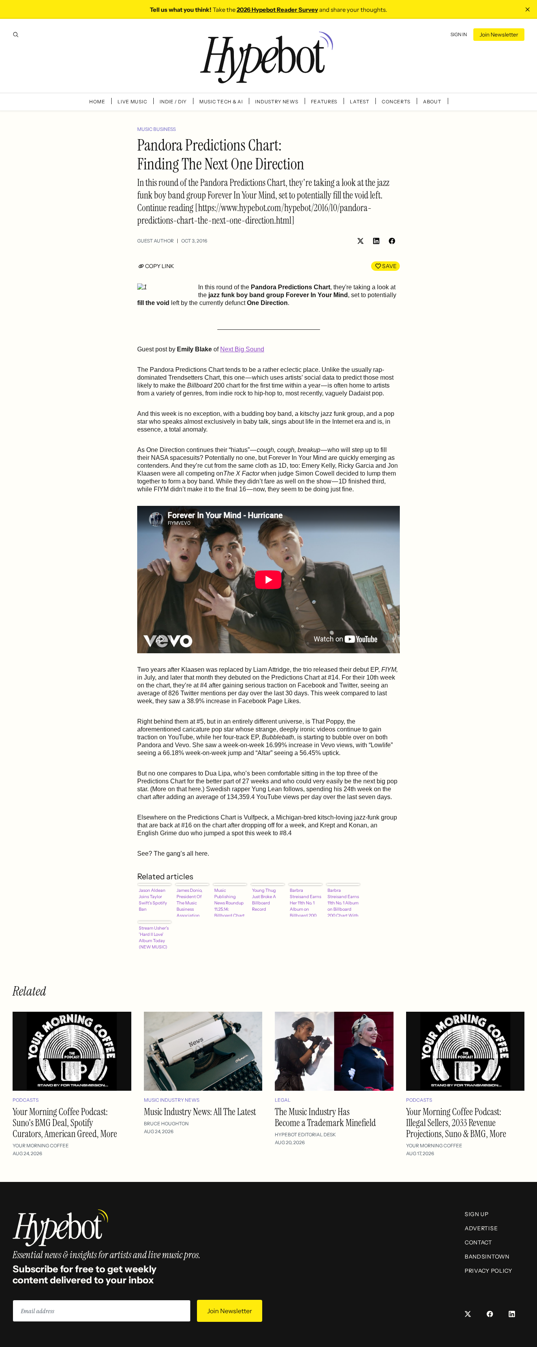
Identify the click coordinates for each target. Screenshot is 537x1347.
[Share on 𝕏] (360, 241)
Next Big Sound (242, 349)
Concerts (396, 102)
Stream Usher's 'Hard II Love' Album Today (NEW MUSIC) (154, 937)
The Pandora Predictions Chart (180, 369)
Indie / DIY (173, 102)
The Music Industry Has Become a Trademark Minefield (325, 1117)
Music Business (156, 129)
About (432, 102)
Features (324, 102)
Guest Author (155, 241)
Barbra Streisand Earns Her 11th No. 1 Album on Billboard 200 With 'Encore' (305, 902)
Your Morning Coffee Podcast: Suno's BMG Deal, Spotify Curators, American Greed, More (65, 1123)
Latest (359, 102)
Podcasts (26, 1100)
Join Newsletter (499, 34)
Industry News (276, 102)
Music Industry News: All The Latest (200, 1112)
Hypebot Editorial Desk (305, 1135)
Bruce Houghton (166, 1123)
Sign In (459, 34)
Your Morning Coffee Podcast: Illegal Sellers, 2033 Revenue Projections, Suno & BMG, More (456, 1123)
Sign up (477, 1214)
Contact (478, 1242)
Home (97, 102)
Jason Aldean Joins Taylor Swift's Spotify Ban (153, 900)
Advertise (481, 1228)
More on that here (176, 789)
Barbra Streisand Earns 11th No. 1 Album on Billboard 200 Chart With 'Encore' (343, 902)
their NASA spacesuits (168, 457)
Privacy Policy (488, 1270)
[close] (527, 9)
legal (283, 1100)
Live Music (132, 102)
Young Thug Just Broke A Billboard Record (264, 900)
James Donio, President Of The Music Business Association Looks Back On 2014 (191, 902)
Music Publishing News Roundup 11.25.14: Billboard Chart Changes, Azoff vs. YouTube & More (229, 902)
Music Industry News (171, 1100)
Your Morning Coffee (41, 1146)
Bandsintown (487, 1256)
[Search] (16, 34)
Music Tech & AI (221, 102)
